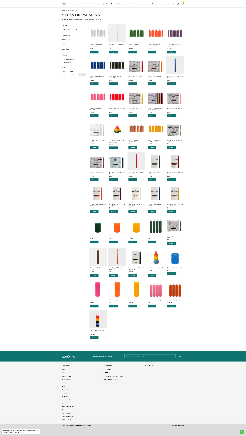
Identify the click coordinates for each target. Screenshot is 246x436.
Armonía (146, 4)
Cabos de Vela (66, 47)
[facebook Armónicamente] (149, 365)
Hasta (71, 71)
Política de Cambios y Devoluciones (71, 420)
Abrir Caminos (119, 4)
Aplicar (82, 75)
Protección (155, 4)
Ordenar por (66, 25)
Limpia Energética (67, 399)
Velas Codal (65, 42)
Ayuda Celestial (107, 4)
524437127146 (107, 369)
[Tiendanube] (178, 426)
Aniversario (81, 4)
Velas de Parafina (94, 4)
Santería (64, 403)
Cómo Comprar (66, 413)
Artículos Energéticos (68, 406)
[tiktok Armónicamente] (152, 365)
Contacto (64, 410)
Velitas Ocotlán (66, 39)
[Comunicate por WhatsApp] (242, 432)
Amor (128, 4)
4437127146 (107, 373)
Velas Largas (65, 49)
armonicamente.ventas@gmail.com (113, 376)
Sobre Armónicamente (68, 416)
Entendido (20, 432)
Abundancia (136, 4)
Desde (63, 71)
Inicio (73, 4)
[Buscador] (174, 4)
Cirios (63, 44)
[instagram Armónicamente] (146, 365)
